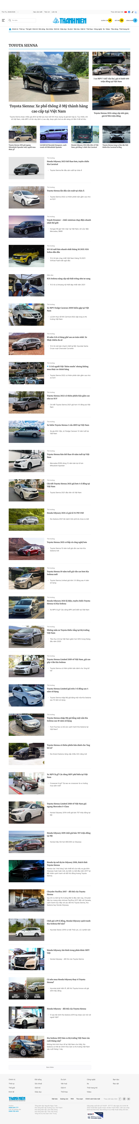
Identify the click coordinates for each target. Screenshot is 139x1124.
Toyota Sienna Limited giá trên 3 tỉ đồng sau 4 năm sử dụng (69, 581)
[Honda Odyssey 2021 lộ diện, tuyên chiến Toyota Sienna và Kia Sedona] (26, 607)
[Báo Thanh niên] (17, 1099)
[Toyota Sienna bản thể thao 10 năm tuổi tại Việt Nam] (26, 461)
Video (108, 29)
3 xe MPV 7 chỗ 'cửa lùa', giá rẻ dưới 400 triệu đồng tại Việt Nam (111, 80)
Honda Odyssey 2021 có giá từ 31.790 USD (65, 513)
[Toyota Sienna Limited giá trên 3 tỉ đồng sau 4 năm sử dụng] (26, 695)
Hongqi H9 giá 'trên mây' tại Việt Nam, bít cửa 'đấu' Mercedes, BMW (69, 230)
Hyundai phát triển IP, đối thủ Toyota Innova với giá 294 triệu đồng (69, 989)
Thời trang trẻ (124, 29)
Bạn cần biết (37, 12)
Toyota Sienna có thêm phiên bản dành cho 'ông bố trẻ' (69, 669)
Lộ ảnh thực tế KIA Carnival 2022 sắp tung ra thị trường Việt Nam (68, 318)
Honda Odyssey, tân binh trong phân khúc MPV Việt (68, 951)
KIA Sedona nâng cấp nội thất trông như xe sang (68, 278)
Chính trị (15, 29)
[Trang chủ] (10, 29)
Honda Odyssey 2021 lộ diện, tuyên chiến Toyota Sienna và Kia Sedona (68, 602)
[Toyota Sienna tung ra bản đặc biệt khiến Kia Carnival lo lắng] (116, 134)
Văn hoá (64, 1084)
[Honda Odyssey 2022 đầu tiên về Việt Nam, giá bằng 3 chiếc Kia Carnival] (85, 134)
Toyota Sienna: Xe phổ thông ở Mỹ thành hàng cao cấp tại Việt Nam (49, 108)
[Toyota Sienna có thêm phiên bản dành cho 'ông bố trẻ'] (26, 754)
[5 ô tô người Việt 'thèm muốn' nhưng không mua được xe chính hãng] (26, 373)
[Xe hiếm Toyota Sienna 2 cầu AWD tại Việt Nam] (26, 432)
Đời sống (42, 29)
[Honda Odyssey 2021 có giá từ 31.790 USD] (26, 520)
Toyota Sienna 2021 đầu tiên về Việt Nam (65, 492)
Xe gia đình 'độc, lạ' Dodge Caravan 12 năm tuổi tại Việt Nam (69, 432)
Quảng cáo (64, 1099)
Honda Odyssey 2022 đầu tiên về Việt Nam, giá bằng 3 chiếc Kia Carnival (84, 146)
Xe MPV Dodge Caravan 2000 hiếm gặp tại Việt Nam (68, 309)
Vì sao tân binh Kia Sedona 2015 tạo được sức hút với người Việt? (70, 1016)
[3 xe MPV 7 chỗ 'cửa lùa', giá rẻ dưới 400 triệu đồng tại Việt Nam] (111, 64)
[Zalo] (136, 12)
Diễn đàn (50, 275)
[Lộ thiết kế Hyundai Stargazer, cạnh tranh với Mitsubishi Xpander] (54, 134)
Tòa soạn (79, 1099)
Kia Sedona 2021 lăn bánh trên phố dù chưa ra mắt (69, 519)
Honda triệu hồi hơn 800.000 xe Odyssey (65, 842)
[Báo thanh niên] (69, 20)
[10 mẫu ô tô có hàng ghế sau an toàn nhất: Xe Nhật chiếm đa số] (26, 344)
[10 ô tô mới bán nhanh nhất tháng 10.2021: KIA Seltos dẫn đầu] (26, 256)
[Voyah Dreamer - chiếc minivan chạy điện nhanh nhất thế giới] (26, 227)
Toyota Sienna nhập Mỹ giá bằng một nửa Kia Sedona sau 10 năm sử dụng (70, 699)
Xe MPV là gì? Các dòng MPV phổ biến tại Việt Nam (69, 610)
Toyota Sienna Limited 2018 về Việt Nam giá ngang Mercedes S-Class (66, 805)
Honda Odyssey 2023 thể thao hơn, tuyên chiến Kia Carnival (68, 162)
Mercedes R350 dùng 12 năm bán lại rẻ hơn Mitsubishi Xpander (66, 464)
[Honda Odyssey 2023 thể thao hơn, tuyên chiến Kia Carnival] (26, 168)
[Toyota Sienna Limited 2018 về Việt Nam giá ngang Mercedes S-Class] (26, 812)
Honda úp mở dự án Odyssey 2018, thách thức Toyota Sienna (67, 863)
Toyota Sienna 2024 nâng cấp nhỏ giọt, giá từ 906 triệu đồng (111, 114)
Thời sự (22, 29)
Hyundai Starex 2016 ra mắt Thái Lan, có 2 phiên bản (70, 930)
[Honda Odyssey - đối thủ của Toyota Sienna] (26, 1018)
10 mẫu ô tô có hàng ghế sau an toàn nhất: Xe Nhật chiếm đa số (67, 338)
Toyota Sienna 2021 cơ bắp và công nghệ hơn (67, 542)
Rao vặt (116, 1084)
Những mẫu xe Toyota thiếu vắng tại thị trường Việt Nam (68, 631)
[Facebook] (129, 12)
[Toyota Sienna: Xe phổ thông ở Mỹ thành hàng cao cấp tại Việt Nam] (49, 77)
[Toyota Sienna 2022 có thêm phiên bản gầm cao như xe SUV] (26, 402)
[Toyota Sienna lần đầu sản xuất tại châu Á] (26, 197)
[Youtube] (125, 12)
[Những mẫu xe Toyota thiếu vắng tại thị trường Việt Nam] (26, 637)
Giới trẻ (56, 29)
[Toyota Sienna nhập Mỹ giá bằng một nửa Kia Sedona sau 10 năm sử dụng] (26, 725)
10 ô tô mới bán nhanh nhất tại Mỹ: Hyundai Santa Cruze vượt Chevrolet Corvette (69, 347)
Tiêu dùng (114, 29)
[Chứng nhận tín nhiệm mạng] (95, 1116)
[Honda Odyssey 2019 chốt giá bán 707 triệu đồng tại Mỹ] (26, 842)
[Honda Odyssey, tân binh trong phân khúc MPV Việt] (26, 959)
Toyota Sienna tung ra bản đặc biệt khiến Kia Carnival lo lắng (115, 146)
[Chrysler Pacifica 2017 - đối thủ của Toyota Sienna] (26, 900)
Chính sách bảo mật (92, 1099)
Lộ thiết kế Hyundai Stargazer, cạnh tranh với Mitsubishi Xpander (53, 146)
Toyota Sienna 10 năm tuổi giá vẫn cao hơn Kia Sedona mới (68, 549)
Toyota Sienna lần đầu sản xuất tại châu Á (66, 170)
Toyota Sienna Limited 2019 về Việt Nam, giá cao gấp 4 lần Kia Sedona (68, 660)
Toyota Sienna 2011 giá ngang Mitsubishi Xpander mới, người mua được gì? (22, 147)
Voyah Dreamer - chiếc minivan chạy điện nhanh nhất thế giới (69, 221)
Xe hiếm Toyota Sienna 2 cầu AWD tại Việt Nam (68, 425)
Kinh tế (35, 29)
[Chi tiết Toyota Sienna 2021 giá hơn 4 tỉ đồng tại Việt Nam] (26, 490)
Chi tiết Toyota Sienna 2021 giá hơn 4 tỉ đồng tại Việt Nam (70, 406)
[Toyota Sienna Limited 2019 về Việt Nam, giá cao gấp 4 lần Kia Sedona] (26, 666)
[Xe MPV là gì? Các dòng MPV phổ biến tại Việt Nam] (26, 783)
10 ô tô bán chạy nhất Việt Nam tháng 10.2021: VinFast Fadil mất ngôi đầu (68, 259)
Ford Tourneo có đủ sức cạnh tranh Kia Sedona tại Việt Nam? (69, 728)
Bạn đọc (116, 1079)
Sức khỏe (49, 29)
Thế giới (28, 29)
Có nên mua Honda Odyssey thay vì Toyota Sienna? (66, 981)
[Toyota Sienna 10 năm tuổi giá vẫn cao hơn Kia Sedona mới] (26, 578)
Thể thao (89, 29)
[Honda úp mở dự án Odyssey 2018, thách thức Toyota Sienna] (26, 871)
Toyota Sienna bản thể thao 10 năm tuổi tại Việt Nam (68, 455)
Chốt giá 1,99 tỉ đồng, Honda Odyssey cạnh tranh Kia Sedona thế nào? (68, 922)
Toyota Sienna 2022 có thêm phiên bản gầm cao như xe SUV (70, 198)
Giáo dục (63, 29)
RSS (72, 1099)
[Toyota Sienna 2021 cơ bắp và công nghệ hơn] (26, 549)
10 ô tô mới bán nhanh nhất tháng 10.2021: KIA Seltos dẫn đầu (68, 250)
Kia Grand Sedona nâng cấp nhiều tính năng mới (68, 754)
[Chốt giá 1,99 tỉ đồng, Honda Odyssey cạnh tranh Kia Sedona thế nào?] (26, 930)
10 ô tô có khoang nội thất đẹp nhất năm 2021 (67, 285)
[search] (22, 20)
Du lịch (70, 29)
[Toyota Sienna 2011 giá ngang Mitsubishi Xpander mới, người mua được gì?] (22, 134)
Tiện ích (47, 12)
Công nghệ (98, 29)
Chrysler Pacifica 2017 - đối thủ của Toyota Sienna (66, 893)
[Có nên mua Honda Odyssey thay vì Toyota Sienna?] (26, 988)
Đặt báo (55, 1099)
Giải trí (83, 29)
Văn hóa (77, 29)
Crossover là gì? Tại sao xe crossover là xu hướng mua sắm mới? (69, 784)
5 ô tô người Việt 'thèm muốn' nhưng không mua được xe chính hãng (67, 368)
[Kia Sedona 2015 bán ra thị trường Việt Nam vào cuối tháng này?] (26, 1047)
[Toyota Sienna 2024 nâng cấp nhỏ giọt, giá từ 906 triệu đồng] (111, 98)
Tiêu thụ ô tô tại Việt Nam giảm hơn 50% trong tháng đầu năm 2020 (70, 640)
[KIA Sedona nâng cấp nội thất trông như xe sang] (26, 285)
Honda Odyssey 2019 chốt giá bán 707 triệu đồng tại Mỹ (70, 814)
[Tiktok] (132, 12)
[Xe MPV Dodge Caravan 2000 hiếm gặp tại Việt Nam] (26, 314)
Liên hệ (54, 12)
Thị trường (51, 158)
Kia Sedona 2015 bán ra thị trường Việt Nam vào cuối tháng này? (68, 1039)
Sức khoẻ (38, 1084)
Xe (104, 29)
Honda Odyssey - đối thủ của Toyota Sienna (67, 959)
